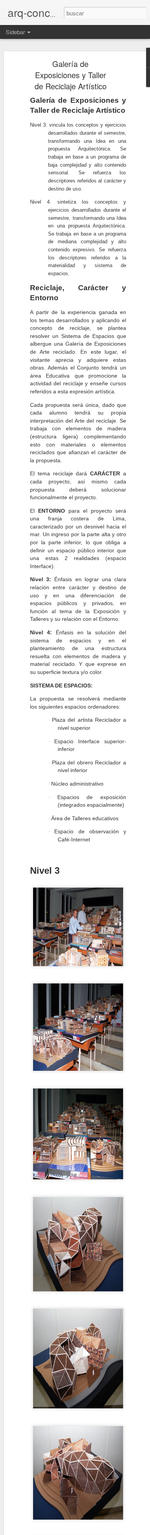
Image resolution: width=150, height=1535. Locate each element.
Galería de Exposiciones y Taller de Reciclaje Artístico (71, 75)
